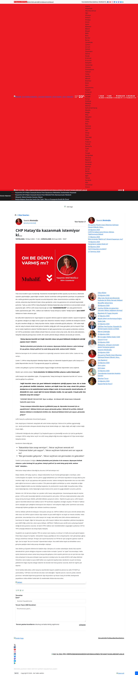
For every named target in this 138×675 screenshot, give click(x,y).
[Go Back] (136, 673)
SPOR (52, 190)
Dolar (102, 95)
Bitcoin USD (131, 95)
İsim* (18, 598)
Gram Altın (121, 95)
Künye (100, 638)
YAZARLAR (102, 2)
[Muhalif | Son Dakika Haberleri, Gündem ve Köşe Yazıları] (19, 638)
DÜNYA (48, 190)
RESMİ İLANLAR (82, 190)
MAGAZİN (57, 190)
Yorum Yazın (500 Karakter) (26, 605)
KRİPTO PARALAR (42, 2)
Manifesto (116, 638)
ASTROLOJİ (50, 2)
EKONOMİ (43, 190)
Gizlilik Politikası (107, 638)
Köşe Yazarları (23, 215)
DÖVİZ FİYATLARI (32, 2)
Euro (110, 95)
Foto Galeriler (85, 2)
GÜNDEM (37, 190)
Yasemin (31, 220)
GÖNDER (82, 625)
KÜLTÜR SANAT (65, 190)
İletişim (121, 638)
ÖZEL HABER (29, 190)
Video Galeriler (93, 2)
